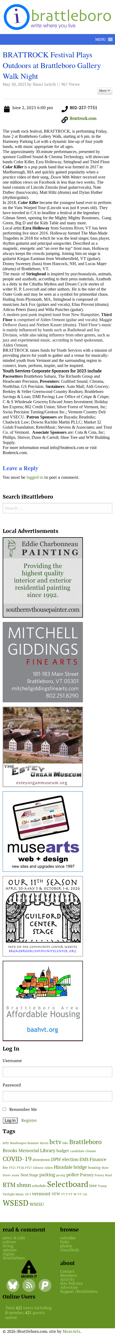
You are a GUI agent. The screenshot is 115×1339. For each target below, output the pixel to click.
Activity (67, 1279)
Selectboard (67, 1184)
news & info (14, 1238)
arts (6, 1143)
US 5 (28, 1194)
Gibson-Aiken (43, 1168)
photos (66, 1246)
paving (60, 1175)
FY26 (20, 1167)
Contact (67, 1271)
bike (65, 1143)
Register (29, 1120)
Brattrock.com (83, 118)
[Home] (58, 16)
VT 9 (64, 1194)
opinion (10, 1250)
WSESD (16, 1203)
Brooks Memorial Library (29, 1150)
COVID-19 (17, 1159)
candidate (77, 1151)
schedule (39, 1186)
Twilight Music (13, 1194)
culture (9, 1242)
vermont (41, 1193)
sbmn (24, 1185)
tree (93, 1185)
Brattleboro (85, 1142)
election (70, 1159)
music (16, 1175)
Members (68, 1275)
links (64, 1242)
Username (12, 1060)
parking (47, 1175)
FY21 (12, 1168)
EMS (84, 1159)
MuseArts (71, 1331)
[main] (57, 267)
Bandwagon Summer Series (29, 1143)
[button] (100, 39)
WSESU (37, 1204)
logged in (34, 477)
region (8, 1254)
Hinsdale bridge (70, 1167)
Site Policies (71, 1283)
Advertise (69, 1287)
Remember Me (22, 1109)
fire (5, 1167)
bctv (55, 1142)
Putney (87, 1175)
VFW (56, 1194)
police (72, 1174)
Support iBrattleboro (79, 1291)
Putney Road (103, 1175)
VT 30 (72, 1194)
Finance (98, 1159)
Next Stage (29, 1175)
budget (62, 1150)
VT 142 (82, 1194)
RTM (9, 1185)
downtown (41, 1159)
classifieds (69, 1250)
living (8, 1246)
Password (12, 1085)
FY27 (28, 1168)
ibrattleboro (14, 1258)
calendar (68, 1238)
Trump (102, 1186)
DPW (56, 1159)
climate (90, 1151)
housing (94, 1167)
